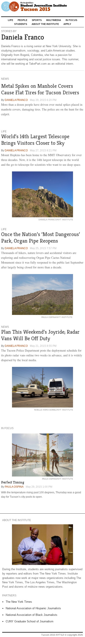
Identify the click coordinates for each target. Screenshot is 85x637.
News (5, 78)
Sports (37, 20)
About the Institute (45, 24)
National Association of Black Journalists (31, 614)
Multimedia (53, 20)
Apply (67, 24)
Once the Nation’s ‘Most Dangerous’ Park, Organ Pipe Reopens (40, 237)
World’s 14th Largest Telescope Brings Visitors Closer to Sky (35, 139)
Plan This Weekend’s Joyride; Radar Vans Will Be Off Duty (40, 335)
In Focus (71, 20)
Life (10, 20)
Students (20, 24)
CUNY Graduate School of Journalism (29, 621)
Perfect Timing (12, 482)
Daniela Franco (16, 100)
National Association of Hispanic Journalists (33, 608)
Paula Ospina (14, 486)
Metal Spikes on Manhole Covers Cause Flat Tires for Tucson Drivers (40, 89)
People (22, 20)
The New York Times (19, 601)
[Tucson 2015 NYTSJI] (42, 6)
